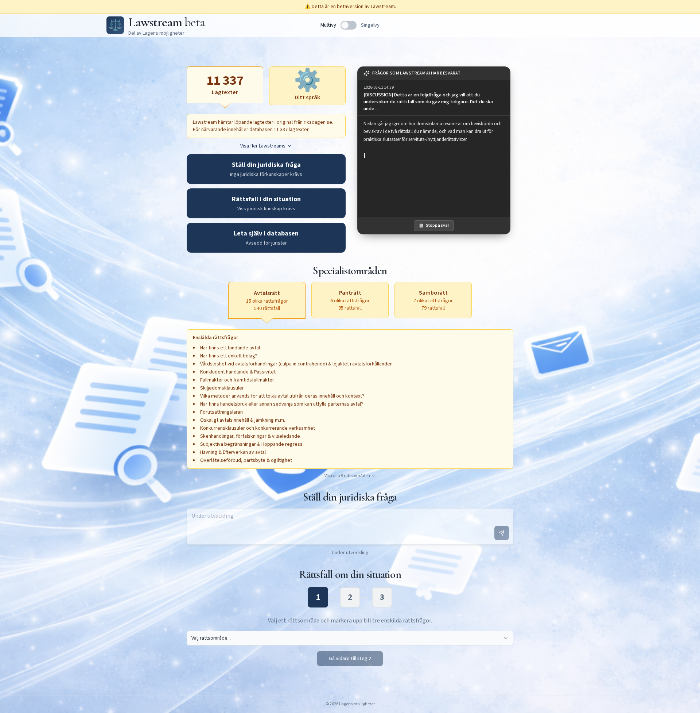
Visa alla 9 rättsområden (347, 476)
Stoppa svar (437, 225)
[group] (434, 98)
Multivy (328, 25)
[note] (434, 73)
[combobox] (350, 638)
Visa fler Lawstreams (262, 146)
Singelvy (370, 25)
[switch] (349, 25)
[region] (434, 166)
